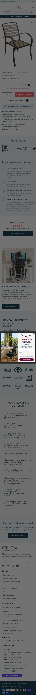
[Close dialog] (34, 334)
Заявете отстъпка (26, 359)
